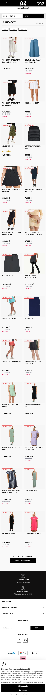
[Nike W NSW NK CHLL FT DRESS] (34, 392)
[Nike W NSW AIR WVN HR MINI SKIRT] (11, 177)
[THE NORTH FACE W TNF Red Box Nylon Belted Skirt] (11, 47)
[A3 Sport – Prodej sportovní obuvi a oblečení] (23, 3)
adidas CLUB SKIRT (9, 318)
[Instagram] (25, 640)
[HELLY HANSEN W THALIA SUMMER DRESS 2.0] (11, 478)
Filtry (26, 16)
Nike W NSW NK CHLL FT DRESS (33, 405)
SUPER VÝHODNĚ (23, 8)
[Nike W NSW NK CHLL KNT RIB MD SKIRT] (34, 177)
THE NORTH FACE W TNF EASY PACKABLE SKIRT (11, 104)
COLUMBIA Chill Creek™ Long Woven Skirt (33, 61)
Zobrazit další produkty (23, 560)
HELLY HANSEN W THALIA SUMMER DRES (34, 449)
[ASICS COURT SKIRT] (34, 90)
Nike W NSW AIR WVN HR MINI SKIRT (11, 190)
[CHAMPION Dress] (34, 478)
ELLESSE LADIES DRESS (33, 534)
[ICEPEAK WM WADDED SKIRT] (34, 134)
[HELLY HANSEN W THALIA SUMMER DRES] (34, 435)
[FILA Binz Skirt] (34, 306)
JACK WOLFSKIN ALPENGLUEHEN (30, 276)
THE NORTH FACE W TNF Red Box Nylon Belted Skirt (11, 62)
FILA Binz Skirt (30, 318)
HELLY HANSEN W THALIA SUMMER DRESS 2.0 (11, 492)
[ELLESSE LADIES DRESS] (34, 521)
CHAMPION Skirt (8, 146)
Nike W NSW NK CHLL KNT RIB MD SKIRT (34, 190)
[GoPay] (11, 653)
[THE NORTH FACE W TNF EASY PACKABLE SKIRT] (11, 90)
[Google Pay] (23, 653)
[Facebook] (19, 640)
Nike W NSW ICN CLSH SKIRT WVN (33, 362)
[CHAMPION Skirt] (11, 134)
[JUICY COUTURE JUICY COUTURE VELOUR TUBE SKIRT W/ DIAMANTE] (34, 220)
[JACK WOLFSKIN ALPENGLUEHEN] (34, 263)
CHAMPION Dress (31, 491)
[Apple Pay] (34, 653)
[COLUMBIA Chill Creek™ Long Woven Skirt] (34, 47)
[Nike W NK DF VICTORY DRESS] (11, 392)
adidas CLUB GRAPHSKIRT (11, 361)
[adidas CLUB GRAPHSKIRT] (11, 349)
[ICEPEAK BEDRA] (11, 263)
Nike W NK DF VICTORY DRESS (10, 405)
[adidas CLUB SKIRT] (11, 306)
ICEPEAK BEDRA (7, 275)
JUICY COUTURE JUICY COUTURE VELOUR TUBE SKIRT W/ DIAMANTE (33, 234)
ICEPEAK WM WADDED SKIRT (33, 147)
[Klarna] (23, 658)
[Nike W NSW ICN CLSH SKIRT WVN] (34, 349)
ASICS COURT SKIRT (32, 103)
